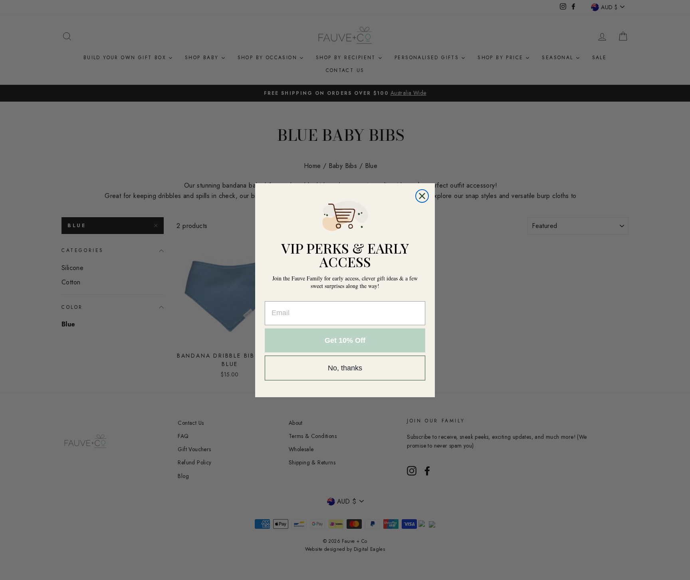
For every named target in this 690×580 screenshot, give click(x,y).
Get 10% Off (345, 340)
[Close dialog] (422, 196)
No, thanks (345, 368)
